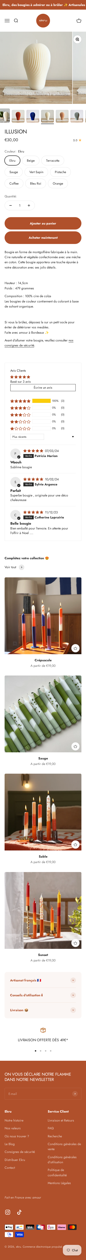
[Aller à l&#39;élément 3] (18, 117)
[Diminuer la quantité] (10, 205)
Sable (43, 856)
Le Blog (10, 1144)
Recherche (55, 1136)
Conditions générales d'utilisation (62, 1159)
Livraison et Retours (61, 1120)
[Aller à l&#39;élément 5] (47, 117)
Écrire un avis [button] (43, 387)
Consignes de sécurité (20, 1151)
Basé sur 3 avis (20, 381)
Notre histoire (14, 1120)
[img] (33, 451)
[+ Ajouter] (75, 648)
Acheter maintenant (43, 237)
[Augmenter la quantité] (29, 205)
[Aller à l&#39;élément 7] (76, 117)
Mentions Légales (59, 1183)
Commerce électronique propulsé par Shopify (49, 1247)
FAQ (51, 1128)
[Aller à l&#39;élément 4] (32, 117)
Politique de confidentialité (57, 1172)
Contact (10, 1167)
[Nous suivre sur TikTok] (19, 1212)
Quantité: (11, 196)
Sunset (43, 955)
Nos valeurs (13, 1128)
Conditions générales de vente (64, 1146)
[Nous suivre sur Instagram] (8, 1212)
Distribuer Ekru (15, 1160)
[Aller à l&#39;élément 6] (62, 117)
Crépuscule (43, 660)
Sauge (43, 758)
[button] (20, 401)
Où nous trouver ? (17, 1136)
